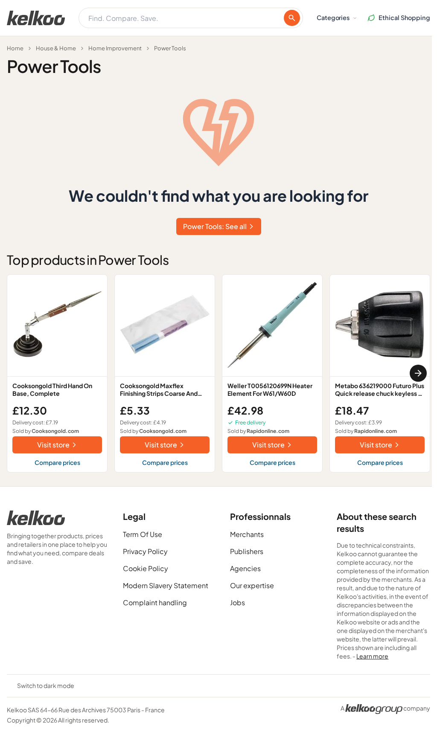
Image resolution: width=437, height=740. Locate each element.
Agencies (245, 568)
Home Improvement (115, 48)
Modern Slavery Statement (165, 585)
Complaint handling (155, 602)
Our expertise (252, 585)
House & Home (56, 48)
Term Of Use (142, 534)
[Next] (418, 373)
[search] (292, 18)
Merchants (247, 534)
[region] (218, 373)
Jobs (237, 602)
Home (15, 48)
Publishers (246, 551)
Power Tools (170, 48)
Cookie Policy (145, 568)
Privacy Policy (145, 551)
